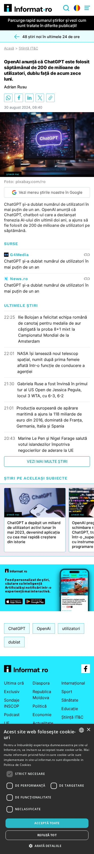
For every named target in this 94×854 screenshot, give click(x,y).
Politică (40, 706)
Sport (66, 691)
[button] (47, 845)
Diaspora (41, 683)
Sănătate (69, 700)
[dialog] (47, 789)
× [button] (88, 730)
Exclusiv (12, 691)
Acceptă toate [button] (46, 823)
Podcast (12, 714)
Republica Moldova (42, 694)
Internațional (73, 683)
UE (7, 723)
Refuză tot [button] (47, 835)
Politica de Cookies (17, 765)
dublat (14, 642)
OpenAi (44, 628)
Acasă (9, 48)
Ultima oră (14, 683)
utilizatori (71, 628)
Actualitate (43, 723)
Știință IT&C (28, 48)
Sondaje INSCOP (11, 703)
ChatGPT (16, 628)
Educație (69, 708)
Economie (42, 714)
